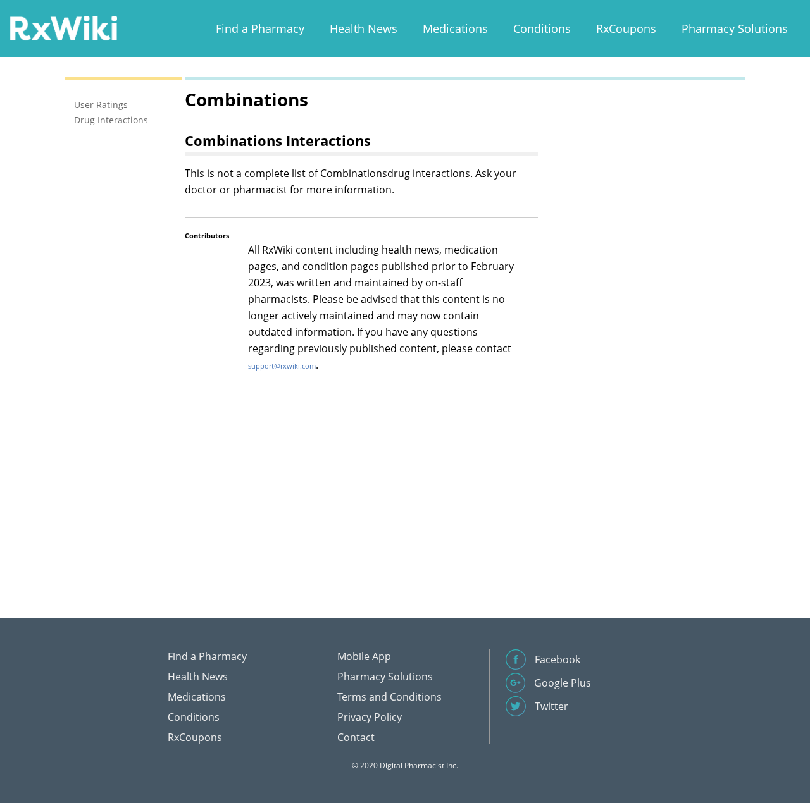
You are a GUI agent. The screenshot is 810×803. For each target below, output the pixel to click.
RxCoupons (626, 28)
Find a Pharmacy (260, 28)
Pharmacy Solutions (735, 28)
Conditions (542, 28)
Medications (455, 28)
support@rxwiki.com (282, 366)
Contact (356, 737)
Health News (363, 28)
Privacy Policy (369, 717)
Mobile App (364, 656)
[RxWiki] (63, 27)
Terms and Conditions (389, 697)
